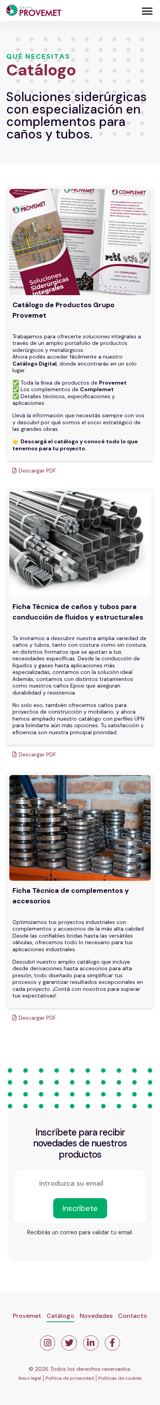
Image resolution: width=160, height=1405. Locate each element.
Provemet (27, 1316)
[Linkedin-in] (91, 1343)
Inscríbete (80, 1208)
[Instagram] (48, 1343)
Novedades (96, 1316)
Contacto (132, 1316)
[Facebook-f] (112, 1343)
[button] (147, 11)
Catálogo (60, 1316)
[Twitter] (69, 1343)
